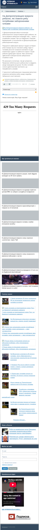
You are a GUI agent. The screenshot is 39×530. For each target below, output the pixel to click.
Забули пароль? (7, 464)
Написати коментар (10, 94)
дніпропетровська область (11, 79)
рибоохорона (30, 81)
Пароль (4, 457)
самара (6, 81)
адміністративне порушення (17, 81)
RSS (36, 92)
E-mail (4, 451)
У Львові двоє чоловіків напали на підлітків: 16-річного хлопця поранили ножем (22, 375)
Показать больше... (19, 420)
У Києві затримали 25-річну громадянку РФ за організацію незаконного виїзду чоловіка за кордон (23, 300)
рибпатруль (23, 79)
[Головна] (2, 11)
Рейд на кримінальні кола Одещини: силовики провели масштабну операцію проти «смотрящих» (22, 431)
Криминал (5, 527)
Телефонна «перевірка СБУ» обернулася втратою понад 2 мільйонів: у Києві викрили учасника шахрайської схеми (19, 393)
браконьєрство (31, 79)
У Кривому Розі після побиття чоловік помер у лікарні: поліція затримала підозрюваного (22, 366)
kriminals (32, 84)
